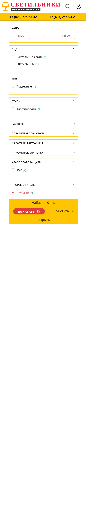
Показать (26, 211)
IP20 (21, 170)
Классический (28, 109)
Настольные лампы (31, 57)
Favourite (24, 193)
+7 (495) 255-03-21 (63, 17)
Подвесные (26, 86)
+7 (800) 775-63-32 (23, 17)
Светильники (27, 64)
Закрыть (43, 220)
